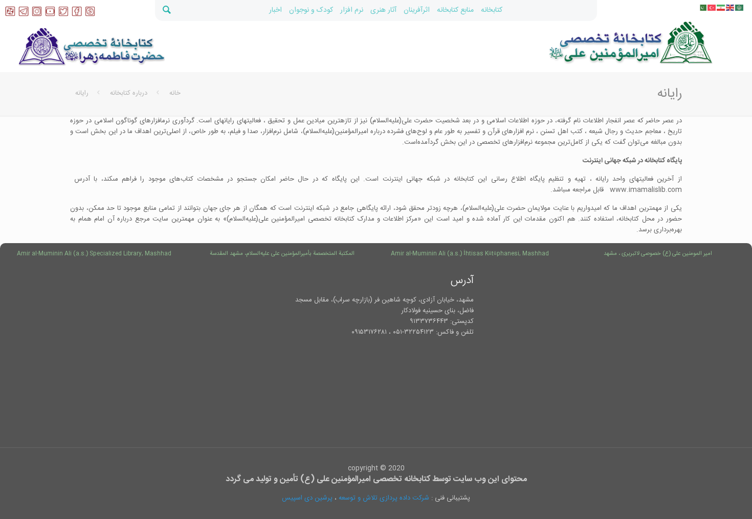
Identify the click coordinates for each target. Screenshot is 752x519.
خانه (175, 93)
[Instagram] (37, 14)
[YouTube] (50, 14)
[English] (730, 7)
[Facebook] (77, 14)
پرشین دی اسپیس (307, 498)
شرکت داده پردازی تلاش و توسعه (384, 498)
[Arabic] (739, 7)
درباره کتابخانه (128, 93)
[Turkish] (712, 7)
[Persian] (721, 7)
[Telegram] (23, 14)
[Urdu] (702, 7)
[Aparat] (10, 14)
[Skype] (90, 14)
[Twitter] (63, 14)
